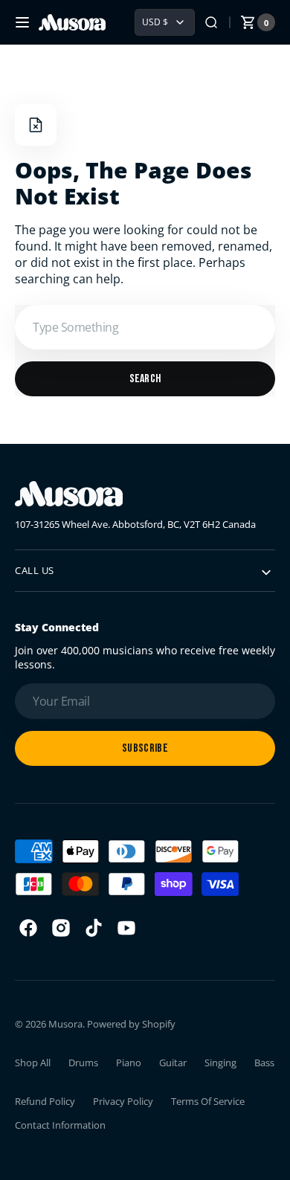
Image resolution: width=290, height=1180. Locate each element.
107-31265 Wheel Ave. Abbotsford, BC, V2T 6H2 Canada (135, 524)
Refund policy (45, 1101)
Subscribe (145, 748)
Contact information (60, 1125)
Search (145, 379)
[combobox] (145, 327)
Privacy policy (123, 1101)
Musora (65, 1024)
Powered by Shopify (131, 1024)
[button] (22, 22)
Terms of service (208, 1101)
